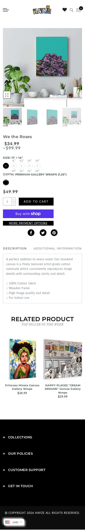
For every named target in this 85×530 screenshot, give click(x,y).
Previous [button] (10, 69)
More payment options (28, 223)
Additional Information (58, 248)
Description (15, 248)
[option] (42, 67)
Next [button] (70, 69)
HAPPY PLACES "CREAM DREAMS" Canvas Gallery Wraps (63, 389)
